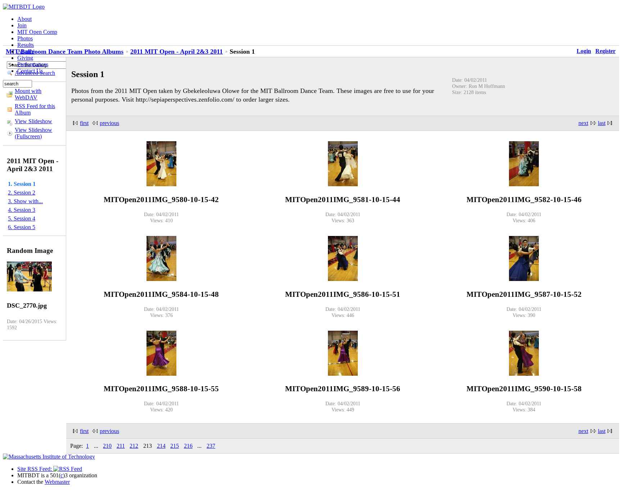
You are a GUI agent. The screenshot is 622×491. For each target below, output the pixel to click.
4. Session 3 (21, 210)
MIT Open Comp (37, 32)
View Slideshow (33, 121)
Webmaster (57, 482)
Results (25, 45)
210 (107, 446)
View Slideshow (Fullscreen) (33, 133)
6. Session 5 (21, 227)
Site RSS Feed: (35, 469)
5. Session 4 (21, 218)
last (601, 123)
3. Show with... (25, 201)
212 (134, 446)
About (24, 19)
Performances (32, 64)
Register (605, 51)
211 (121, 446)
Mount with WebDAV (28, 94)
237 (211, 446)
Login (584, 51)
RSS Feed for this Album (35, 109)
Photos (25, 38)
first (84, 123)
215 (174, 446)
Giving (25, 58)
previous (109, 123)
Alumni (26, 51)
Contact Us (30, 71)
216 (188, 446)
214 (161, 446)
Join (22, 25)
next (583, 123)
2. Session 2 (21, 192)
